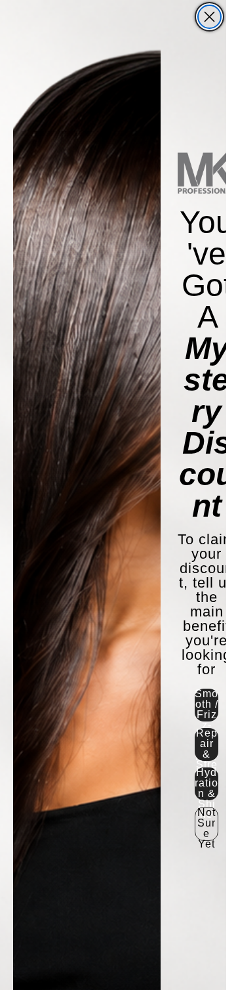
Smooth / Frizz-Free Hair (206, 705)
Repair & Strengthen (206, 744)
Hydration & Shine (206, 783)
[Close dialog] (209, 16)
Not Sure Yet (206, 824)
